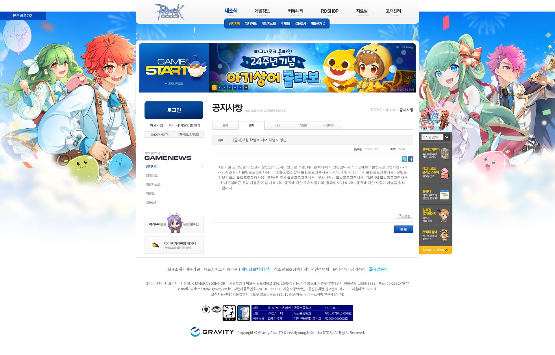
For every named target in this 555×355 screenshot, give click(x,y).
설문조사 (301, 24)
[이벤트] (303, 125)
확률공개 (319, 24)
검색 (447, 137)
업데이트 (251, 24)
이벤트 (286, 24)
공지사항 (233, 24)
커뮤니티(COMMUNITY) (295, 12)
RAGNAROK (169, 12)
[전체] (226, 125)
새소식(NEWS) (231, 12)
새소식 (390, 110)
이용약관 (193, 269)
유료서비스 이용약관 (221, 269)
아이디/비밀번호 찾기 (184, 125)
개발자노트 (269, 24)
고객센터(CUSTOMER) (393, 12)
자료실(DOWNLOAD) (362, 12)
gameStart (174, 62)
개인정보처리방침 (256, 269)
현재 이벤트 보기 (246, 87)
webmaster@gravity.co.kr (210, 288)
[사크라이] (329, 125)
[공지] (251, 125)
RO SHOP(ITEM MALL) (330, 12)
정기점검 (358, 269)
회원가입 (156, 125)
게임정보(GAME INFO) (262, 12)
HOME (376, 110)
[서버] (277, 125)
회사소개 (174, 269)
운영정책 (340, 269)
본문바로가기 (23, 16)
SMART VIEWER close (436, 250)
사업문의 (380, 269)
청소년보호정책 (287, 269)
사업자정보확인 (294, 288)
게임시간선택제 (316, 269)
